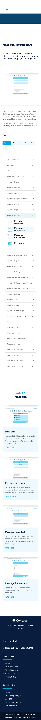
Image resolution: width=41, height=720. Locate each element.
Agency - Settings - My (15, 294)
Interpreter (17, 143)
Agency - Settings (13, 272)
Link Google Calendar (13, 702)
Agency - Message (14, 215)
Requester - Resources (15, 361)
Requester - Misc (13, 344)
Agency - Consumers (14, 187)
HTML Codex (31, 717)
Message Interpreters (20, 229)
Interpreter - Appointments (17, 316)
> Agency (28, 3)
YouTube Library (11, 667)
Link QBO (8, 699)
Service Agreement (12, 674)
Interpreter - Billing (14, 327)
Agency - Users (13, 305)
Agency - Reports (13, 261)
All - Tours (11, 171)
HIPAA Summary (11, 706)
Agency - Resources (14, 266)
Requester (29, 143)
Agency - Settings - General (17, 288)
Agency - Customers (14, 193)
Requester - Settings (15, 366)
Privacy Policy (10, 677)
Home (7, 663)
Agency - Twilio (13, 300)
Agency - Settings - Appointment (19, 283)
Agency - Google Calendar (16, 199)
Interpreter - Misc (13, 333)
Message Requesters (19, 236)
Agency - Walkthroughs (16, 311)
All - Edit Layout (13, 160)
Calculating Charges (13, 696)
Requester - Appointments (17, 338)
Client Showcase (11, 670)
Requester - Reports (14, 355)
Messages (19, 243)
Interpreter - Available (15, 322)
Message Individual (19, 222)
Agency (7, 143)
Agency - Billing (13, 182)
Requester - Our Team (15, 349)
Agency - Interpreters (15, 204)
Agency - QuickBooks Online (17, 255)
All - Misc (10, 165)
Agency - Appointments (16, 176)
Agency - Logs (12, 210)
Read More (10, 448)
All (5, 148)
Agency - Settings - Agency (17, 277)
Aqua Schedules (13, 3)
